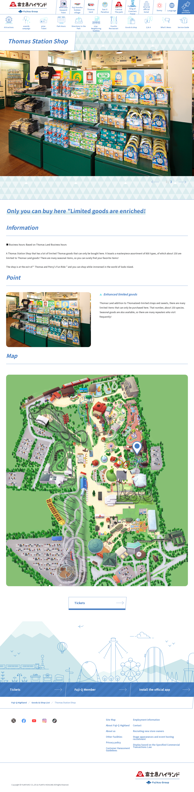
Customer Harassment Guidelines (118, 749)
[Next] (180, 182)
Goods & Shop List (41, 702)
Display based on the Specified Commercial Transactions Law (156, 746)
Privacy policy (113, 742)
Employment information (146, 719)
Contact (137, 725)
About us (110, 731)
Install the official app (154, 689)
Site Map (111, 719)
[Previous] (157, 182)
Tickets (79, 603)
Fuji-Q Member (85, 689)
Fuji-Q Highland (19, 702)
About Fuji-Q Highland (118, 725)
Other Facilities (114, 736)
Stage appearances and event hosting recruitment (153, 738)
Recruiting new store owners (148, 731)
